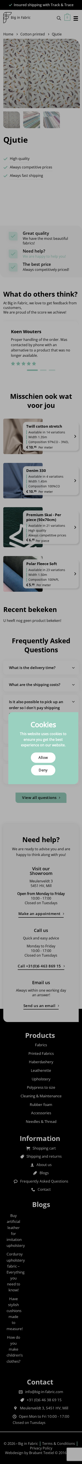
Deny (43, 770)
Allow (43, 757)
